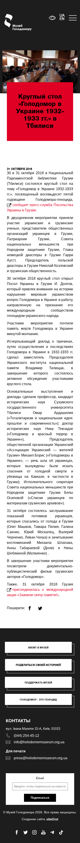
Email (40, 778)
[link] (40, 684)
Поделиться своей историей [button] (38, 665)
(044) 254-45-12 (26, 736)
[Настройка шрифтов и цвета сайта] (52, 18)
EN (62, 19)
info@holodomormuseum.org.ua (39, 742)
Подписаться (40, 797)
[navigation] (72, 17)
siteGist (52, 819)
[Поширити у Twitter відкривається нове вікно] (43, 606)
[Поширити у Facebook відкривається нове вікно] (32, 606)
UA (62, 15)
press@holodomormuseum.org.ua (40, 758)
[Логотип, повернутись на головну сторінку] (12, 22)
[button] (40, 649)
